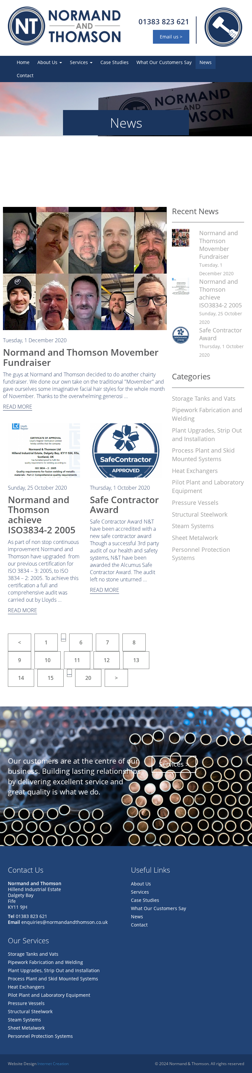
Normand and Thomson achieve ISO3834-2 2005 (41, 514)
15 (50, 678)
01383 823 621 (163, 21)
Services (79, 62)
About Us (48, 62)
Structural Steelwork (199, 514)
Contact (25, 75)
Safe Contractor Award (124, 504)
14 (21, 678)
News (206, 62)
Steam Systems (193, 526)
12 (107, 660)
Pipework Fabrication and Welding (45, 962)
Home (23, 62)
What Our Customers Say (164, 62)
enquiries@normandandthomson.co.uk (64, 922)
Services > (174, 764)
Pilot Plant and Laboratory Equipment (49, 995)
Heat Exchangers (195, 471)
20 (88, 678)
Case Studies (114, 62)
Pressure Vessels (195, 502)
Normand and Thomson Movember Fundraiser (80, 357)
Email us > (171, 37)
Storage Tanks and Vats (204, 398)
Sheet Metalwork (195, 538)
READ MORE (17, 406)
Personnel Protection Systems (40, 1036)
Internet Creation (53, 1063)
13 (136, 660)
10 (48, 660)
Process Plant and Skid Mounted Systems (203, 454)
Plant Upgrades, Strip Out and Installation (207, 434)
